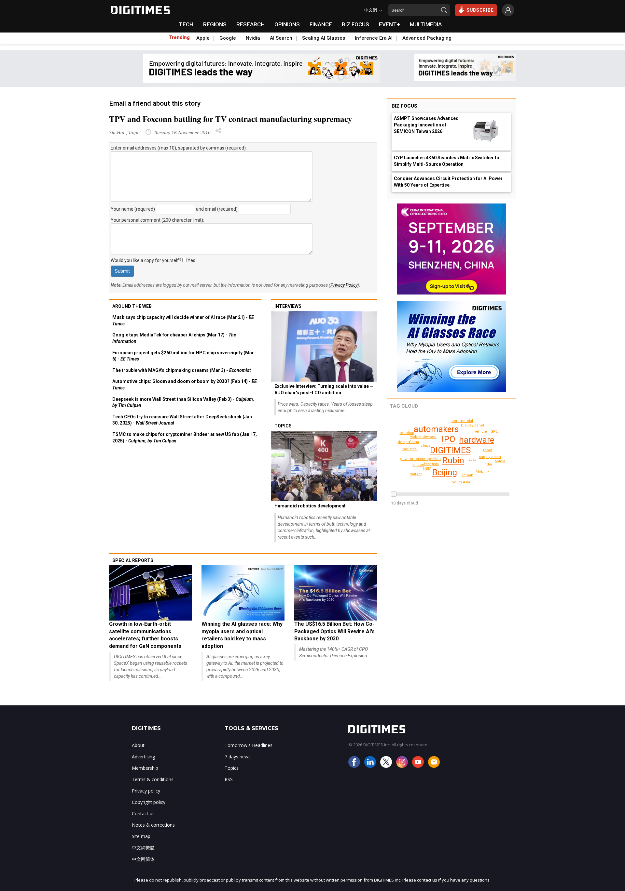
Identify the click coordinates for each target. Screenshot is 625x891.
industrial (410, 449)
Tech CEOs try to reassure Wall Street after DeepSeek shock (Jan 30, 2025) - (182, 420)
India (487, 464)
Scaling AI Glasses (323, 38)
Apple (203, 38)
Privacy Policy (343, 285)
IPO (448, 439)
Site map (141, 836)
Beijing (444, 472)
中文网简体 (143, 859)
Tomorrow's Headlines (248, 745)
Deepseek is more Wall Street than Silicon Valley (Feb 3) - (183, 402)
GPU (494, 431)
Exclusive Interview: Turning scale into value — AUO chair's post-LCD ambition (323, 389)
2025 (472, 459)
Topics (283, 425)
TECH (186, 24)
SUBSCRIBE (480, 10)
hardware (476, 440)
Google (227, 38)
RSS (229, 779)
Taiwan (467, 475)
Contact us (143, 813)
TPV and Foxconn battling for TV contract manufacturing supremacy (230, 119)
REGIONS (215, 24)
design (404, 442)
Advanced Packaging (426, 38)
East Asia (431, 464)
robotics (407, 433)
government (410, 459)
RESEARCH (250, 24)
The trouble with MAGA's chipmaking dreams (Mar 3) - (181, 370)
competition (430, 459)
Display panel (472, 425)
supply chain (490, 457)
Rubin (453, 460)
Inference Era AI (374, 38)
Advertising (143, 756)
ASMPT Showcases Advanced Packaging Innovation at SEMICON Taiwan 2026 (426, 125)
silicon (418, 465)
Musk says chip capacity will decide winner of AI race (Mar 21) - (183, 320)
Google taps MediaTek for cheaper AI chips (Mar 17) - (174, 338)
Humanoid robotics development (310, 505)
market (416, 474)
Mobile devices (423, 437)
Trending (179, 37)
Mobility (482, 471)
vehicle (480, 431)
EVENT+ (389, 24)
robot (487, 450)
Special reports (132, 560)
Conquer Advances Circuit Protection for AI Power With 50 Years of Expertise (448, 182)
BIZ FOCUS (355, 24)
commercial (462, 421)
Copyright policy (148, 802)
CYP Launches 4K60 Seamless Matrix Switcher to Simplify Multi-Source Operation (446, 161)
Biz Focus (404, 106)
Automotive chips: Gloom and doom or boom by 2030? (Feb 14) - (184, 384)
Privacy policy (146, 791)
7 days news (238, 756)
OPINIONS (287, 24)
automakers (436, 429)
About (138, 745)
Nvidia (253, 38)
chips (425, 445)
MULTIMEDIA (426, 24)
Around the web (132, 306)
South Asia (461, 482)
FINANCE (321, 24)
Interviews (287, 306)
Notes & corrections (153, 825)
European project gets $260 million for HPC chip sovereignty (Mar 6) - (183, 356)
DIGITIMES (450, 450)
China (414, 442)
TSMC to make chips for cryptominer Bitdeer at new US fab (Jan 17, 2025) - (184, 437)
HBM (427, 468)
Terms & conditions (153, 779)
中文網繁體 (143, 848)
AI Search (281, 38)
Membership (145, 768)
